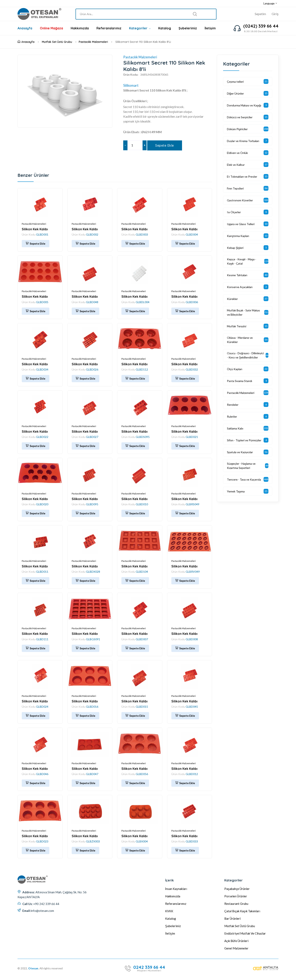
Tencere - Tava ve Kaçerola (244, 479)
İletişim (210, 28)
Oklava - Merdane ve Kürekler (240, 340)
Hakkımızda (80, 28)
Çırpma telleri (235, 81)
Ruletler (232, 416)
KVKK (169, 911)
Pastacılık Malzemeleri (93, 42)
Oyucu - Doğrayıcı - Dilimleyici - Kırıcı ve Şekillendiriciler (245, 355)
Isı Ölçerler (234, 212)
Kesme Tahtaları (237, 275)
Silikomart (131, 85)
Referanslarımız (108, 28)
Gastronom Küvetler (240, 200)
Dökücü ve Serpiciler (240, 117)
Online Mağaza (51, 28)
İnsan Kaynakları (176, 889)
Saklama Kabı (235, 428)
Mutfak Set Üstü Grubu (57, 42)
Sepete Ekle (164, 145)
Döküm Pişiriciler (237, 129)
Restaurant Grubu (236, 903)
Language (269, 3)
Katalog (164, 28)
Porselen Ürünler (235, 896)
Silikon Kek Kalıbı (35, 229)
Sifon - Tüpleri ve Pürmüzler (244, 440)
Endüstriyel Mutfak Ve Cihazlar (245, 933)
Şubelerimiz (188, 28)
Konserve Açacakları (240, 287)
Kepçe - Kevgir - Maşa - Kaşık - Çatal (241, 261)
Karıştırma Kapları (238, 236)
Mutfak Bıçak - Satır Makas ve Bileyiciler (243, 312)
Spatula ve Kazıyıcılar (240, 452)
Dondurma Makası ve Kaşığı (244, 105)
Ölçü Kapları (234, 369)
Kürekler (232, 299)
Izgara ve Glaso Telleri (241, 224)
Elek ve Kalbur (236, 164)
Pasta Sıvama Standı (239, 381)
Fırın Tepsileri (235, 188)
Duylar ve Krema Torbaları (243, 141)
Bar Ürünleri (232, 918)
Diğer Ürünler (235, 93)
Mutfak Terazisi (236, 326)
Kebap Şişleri (235, 247)
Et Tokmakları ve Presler (242, 176)
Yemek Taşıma (236, 491)
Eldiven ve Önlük (237, 152)
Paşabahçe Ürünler (237, 889)
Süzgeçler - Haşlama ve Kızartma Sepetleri (241, 465)
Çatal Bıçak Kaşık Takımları (242, 911)
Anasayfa (25, 28)
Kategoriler (138, 28)
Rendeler (232, 404)
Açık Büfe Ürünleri (236, 941)
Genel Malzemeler (236, 948)
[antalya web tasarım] (265, 968)
